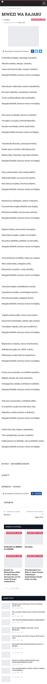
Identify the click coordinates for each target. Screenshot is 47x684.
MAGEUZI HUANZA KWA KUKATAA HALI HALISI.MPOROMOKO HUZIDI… (25, 661)
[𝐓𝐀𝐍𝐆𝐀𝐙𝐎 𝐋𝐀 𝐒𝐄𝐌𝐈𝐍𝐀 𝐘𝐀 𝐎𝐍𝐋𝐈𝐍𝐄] (13, 538)
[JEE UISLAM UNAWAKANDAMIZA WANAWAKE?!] (6, 622)
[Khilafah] (34, 538)
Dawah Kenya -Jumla (38, 19)
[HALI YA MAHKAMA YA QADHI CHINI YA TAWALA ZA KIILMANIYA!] (6, 671)
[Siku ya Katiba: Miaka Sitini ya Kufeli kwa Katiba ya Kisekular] (6, 614)
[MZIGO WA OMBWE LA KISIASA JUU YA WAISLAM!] (6, 630)
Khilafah (7, 515)
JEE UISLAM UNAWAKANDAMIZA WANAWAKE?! (28, 620)
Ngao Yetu (39, 517)
